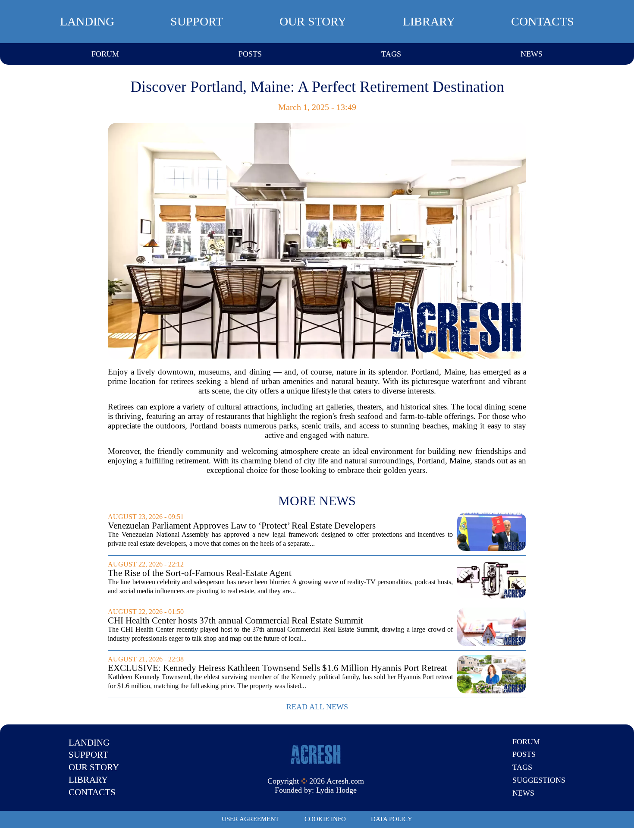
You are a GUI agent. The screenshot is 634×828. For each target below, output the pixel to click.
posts (250, 54)
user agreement (250, 818)
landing (87, 21)
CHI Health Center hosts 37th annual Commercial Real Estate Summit (235, 620)
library (429, 21)
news (532, 54)
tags (391, 54)
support (196, 21)
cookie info (325, 818)
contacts (542, 21)
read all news (317, 706)
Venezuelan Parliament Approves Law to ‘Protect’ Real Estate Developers (242, 525)
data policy (391, 818)
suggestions (538, 780)
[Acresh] (316, 754)
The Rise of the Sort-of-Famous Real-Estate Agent (200, 573)
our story (312, 21)
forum (105, 54)
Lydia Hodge (336, 790)
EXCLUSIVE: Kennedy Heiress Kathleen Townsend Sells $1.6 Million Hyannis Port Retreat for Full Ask (277, 668)
